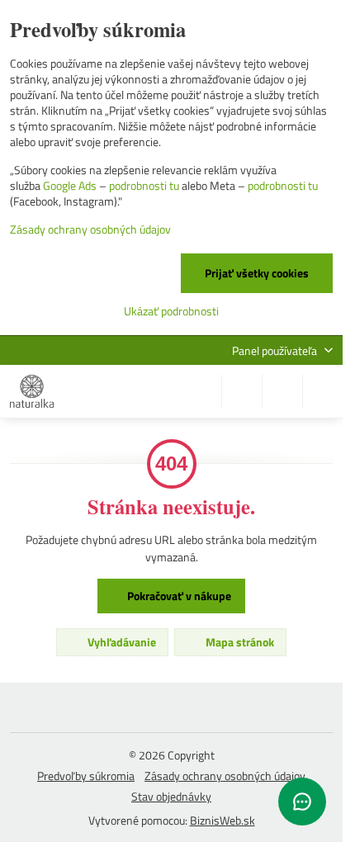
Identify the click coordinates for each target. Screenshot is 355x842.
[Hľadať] (242, 391)
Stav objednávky (171, 796)
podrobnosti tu (144, 185)
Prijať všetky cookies (257, 272)
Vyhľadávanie (120, 641)
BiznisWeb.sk (222, 820)
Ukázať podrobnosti (171, 311)
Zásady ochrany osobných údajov (224, 775)
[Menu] (323, 391)
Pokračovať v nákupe (178, 595)
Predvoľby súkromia (86, 775)
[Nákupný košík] (282, 391)
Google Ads (70, 185)
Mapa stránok (238, 641)
